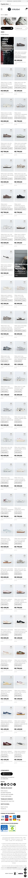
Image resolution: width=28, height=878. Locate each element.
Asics (6, 14)
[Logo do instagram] (5, 784)
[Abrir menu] (1, 9)
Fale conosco (4, 790)
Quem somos (4, 807)
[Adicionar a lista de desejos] (24, 39)
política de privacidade (12, 867)
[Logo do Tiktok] (14, 784)
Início (2, 14)
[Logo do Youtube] (8, 784)
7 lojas (21, 1)
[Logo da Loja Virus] (14, 9)
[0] (26, 9)
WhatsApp (8, 774)
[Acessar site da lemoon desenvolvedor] (11, 873)
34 (2, 32)
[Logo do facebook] (2, 784)
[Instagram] (25, 872)
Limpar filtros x (5, 34)
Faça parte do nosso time (7, 801)
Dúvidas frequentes (6, 792)
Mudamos (3, 808)
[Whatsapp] (25, 869)
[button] (0, 1)
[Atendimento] (25, 876)
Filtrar (3, 28)
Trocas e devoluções (6, 796)
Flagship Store (5, 4)
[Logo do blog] (11, 784)
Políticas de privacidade (7, 794)
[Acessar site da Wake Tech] (20, 873)
